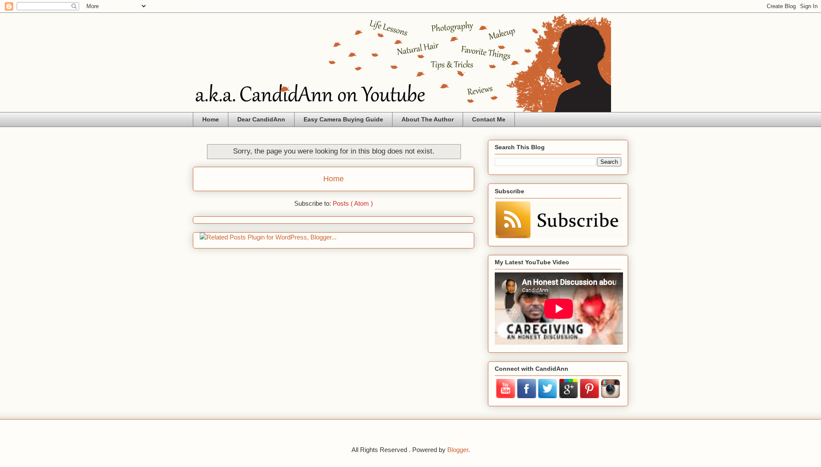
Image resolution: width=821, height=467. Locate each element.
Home (210, 119)
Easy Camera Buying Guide (343, 119)
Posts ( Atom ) (353, 203)
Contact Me (488, 119)
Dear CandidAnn (261, 119)
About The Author (428, 119)
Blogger (457, 449)
